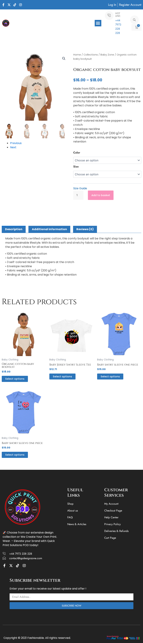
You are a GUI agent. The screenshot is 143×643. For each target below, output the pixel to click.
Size (76, 167)
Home (77, 54)
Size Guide (80, 188)
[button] (98, 23)
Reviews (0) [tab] (85, 229)
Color (76, 153)
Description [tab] (13, 229)
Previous (16, 143)
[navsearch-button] (134, 19)
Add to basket (100, 195)
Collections (91, 54)
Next (13, 147)
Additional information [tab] (49, 229)
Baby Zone (107, 54)
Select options (14, 379)
